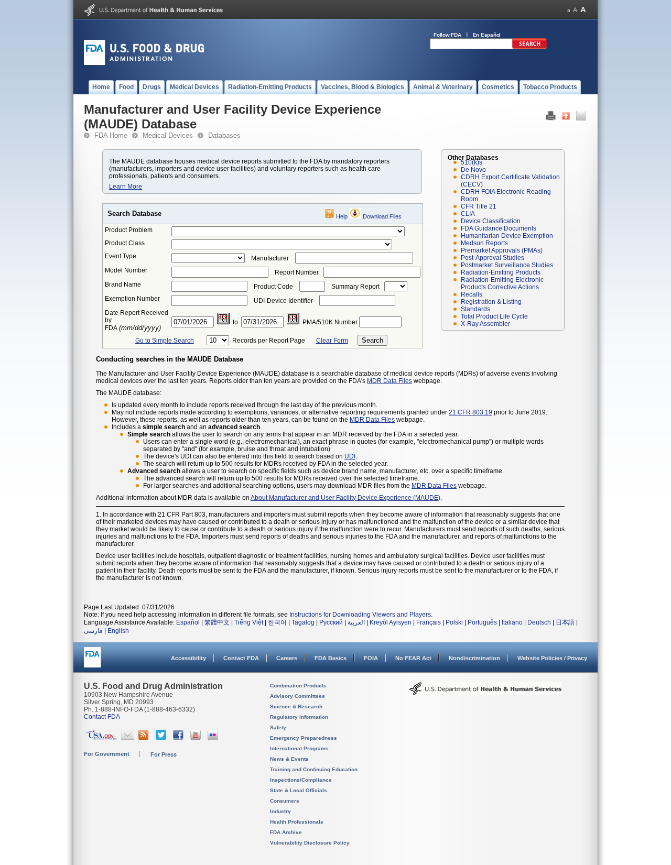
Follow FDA (447, 35)
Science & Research (296, 706)
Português (482, 622)
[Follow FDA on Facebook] (179, 737)
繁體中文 (217, 622)
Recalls (471, 294)
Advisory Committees (297, 696)
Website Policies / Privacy (552, 658)
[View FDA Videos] (196, 737)
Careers (286, 658)
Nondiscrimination (474, 658)
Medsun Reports (484, 243)
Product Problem (129, 230)
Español (188, 622)
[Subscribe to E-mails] (127, 737)
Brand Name (123, 284)
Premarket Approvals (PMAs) (502, 250)
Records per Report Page (268, 340)
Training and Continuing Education (314, 769)
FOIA (371, 658)
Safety (278, 727)
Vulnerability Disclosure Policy (310, 843)
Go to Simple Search (164, 340)
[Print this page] (551, 118)
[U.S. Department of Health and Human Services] (153, 13)
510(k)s (471, 162)
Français (428, 622)
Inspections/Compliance (301, 780)
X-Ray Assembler (485, 323)
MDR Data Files (389, 381)
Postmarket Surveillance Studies (507, 265)
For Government (106, 754)
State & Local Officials (298, 790)
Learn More (125, 186)
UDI (349, 456)
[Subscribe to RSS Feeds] (144, 737)
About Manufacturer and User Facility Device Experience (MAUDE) (345, 497)
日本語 (565, 622)
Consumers (284, 801)
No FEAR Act (413, 658)
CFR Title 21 (478, 206)
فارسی (93, 630)
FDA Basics (331, 658)
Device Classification (491, 221)
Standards (475, 309)
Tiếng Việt (248, 622)
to (235, 322)
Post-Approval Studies (492, 257)
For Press (163, 754)
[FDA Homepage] (92, 662)
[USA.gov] (101, 737)
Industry (280, 811)
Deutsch (539, 622)
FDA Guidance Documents (498, 228)
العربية (356, 622)
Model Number (126, 270)
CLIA (468, 213)
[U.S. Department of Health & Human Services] (485, 692)
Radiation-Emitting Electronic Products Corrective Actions (502, 283)
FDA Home (110, 135)
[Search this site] (529, 47)
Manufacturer (270, 258)
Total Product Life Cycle (494, 316)
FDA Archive (286, 832)
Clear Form (332, 340)
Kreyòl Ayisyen (391, 622)
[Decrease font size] (568, 10)
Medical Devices (168, 135)
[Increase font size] (583, 10)
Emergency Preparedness (303, 738)
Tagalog (303, 622)
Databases (224, 135)
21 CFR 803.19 (470, 412)
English (118, 630)
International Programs (299, 748)
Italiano (512, 622)
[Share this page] (566, 118)
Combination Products (298, 685)
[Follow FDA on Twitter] (162, 737)
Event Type (120, 256)
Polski (454, 622)
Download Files (382, 216)
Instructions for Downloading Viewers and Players (360, 614)
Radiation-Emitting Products (500, 272)
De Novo (473, 169)
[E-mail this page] (581, 118)
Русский (331, 622)
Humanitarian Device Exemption (507, 235)
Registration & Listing (491, 301)
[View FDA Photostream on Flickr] (214, 737)
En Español (487, 35)
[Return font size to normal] (575, 10)
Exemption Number (132, 298)
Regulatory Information (299, 717)
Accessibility (188, 658)
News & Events (289, 759)
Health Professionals (296, 822)
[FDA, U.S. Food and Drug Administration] (144, 63)
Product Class (125, 243)
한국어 (277, 622)
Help (342, 216)
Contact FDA (241, 658)
